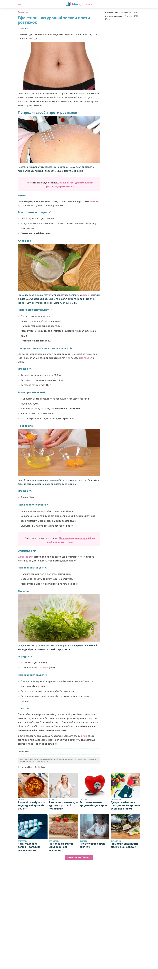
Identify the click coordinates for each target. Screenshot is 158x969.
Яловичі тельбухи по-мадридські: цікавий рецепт (31, 805)
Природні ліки (23, 12)
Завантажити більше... (79, 857)
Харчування (116, 800)
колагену (95, 201)
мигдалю (86, 358)
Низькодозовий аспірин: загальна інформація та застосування (29, 847)
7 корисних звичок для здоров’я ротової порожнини (63, 805)
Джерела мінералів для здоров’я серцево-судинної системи (125, 805)
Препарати (22, 841)
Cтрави (21, 800)
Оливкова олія (25, 556)
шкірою (85, 295)
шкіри (84, 736)
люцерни (43, 667)
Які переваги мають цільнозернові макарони (61, 847)
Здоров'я (53, 800)
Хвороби (83, 800)
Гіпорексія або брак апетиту (92, 845)
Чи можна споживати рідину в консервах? (124, 845)
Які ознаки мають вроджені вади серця (93, 804)
